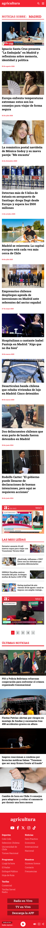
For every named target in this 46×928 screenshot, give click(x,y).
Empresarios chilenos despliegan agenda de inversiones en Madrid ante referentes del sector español (21, 296)
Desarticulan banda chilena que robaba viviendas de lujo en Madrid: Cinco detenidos (21, 389)
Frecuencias (31, 871)
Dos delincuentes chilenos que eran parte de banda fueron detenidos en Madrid (22, 435)
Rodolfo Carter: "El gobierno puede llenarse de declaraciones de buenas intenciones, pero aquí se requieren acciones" (20, 484)
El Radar (6, 867)
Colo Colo (6, 838)
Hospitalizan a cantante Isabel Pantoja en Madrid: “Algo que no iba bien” (22, 344)
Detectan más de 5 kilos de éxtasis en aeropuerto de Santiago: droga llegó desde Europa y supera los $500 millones (20, 200)
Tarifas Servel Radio (8, 890)
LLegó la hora (8, 863)
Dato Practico (31, 838)
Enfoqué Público (10, 871)
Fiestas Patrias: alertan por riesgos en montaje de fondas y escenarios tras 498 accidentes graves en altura (23, 720)
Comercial (7, 885)
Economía (30, 842)
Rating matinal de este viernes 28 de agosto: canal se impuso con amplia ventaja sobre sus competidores (30, 587)
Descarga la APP (23, 913)
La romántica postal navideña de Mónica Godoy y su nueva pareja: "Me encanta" (22, 151)
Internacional (31, 846)
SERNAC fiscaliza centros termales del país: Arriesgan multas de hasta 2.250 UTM (14, 574)
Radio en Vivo (23, 901)
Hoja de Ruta (8, 875)
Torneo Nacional (10, 853)
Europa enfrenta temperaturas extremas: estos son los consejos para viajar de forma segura (22, 103)
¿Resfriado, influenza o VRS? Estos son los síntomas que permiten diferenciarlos (30, 561)
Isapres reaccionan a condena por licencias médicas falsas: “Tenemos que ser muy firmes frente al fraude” (22, 760)
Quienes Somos (32, 863)
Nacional (29, 850)
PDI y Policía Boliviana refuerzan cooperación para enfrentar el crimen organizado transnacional (23, 681)
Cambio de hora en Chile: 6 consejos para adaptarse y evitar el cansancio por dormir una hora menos (22, 799)
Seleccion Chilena (10, 842)
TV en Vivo (23, 907)
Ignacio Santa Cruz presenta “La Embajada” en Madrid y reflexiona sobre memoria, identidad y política (21, 54)
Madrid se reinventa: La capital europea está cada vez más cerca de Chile (23, 249)
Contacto (29, 867)
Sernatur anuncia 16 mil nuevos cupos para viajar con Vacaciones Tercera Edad (15, 548)
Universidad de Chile (9, 848)
